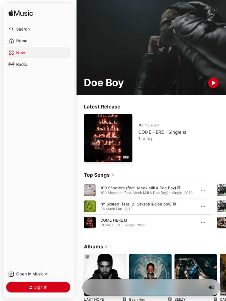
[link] (99, 175)
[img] (21, 13)
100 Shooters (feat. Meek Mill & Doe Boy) (138, 187)
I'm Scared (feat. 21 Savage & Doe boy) (136, 204)
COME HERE (111, 220)
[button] (38, 29)
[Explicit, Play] (90, 190)
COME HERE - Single (160, 132)
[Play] (213, 83)
